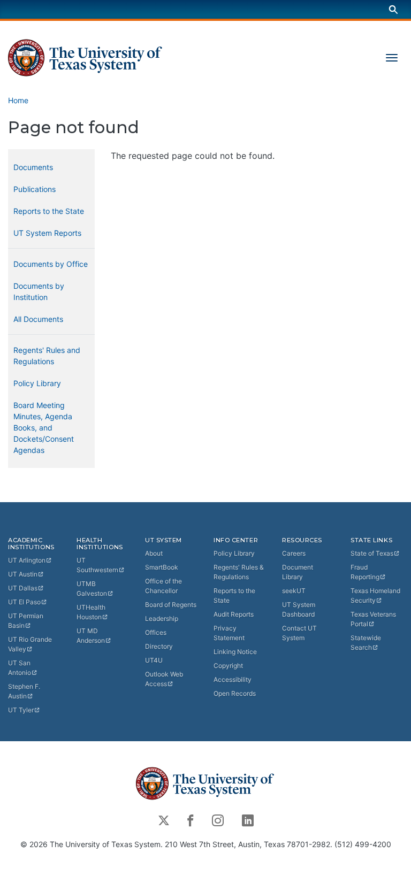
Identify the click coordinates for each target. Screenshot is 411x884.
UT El (24, 602)
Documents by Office (50, 263)
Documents (33, 167)
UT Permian (25, 620)
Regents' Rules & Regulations (239, 572)
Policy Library (37, 383)
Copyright (228, 666)
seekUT (294, 591)
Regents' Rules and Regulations (46, 355)
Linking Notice (235, 652)
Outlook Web (164, 679)
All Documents (38, 319)
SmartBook (161, 567)
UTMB (92, 588)
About (154, 553)
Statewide (366, 642)
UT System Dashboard (298, 609)
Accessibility (233, 679)
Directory (159, 646)
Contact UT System (299, 633)
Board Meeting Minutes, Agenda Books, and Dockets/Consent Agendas (43, 428)
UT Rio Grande (30, 644)
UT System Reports (47, 232)
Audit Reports (234, 614)
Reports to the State (48, 211)
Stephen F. (24, 691)
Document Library (297, 572)
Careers (294, 553)
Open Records (235, 693)
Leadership (161, 618)
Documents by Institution (38, 291)
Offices (155, 632)
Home (18, 100)
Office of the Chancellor (163, 586)
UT (26, 560)
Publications (34, 189)
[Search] (393, 9)
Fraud (365, 572)
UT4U (154, 660)
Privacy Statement (229, 633)
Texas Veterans (373, 619)
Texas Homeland (375, 595)
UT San (19, 668)
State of (372, 553)
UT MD (91, 635)
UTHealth (91, 612)
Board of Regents (170, 605)
